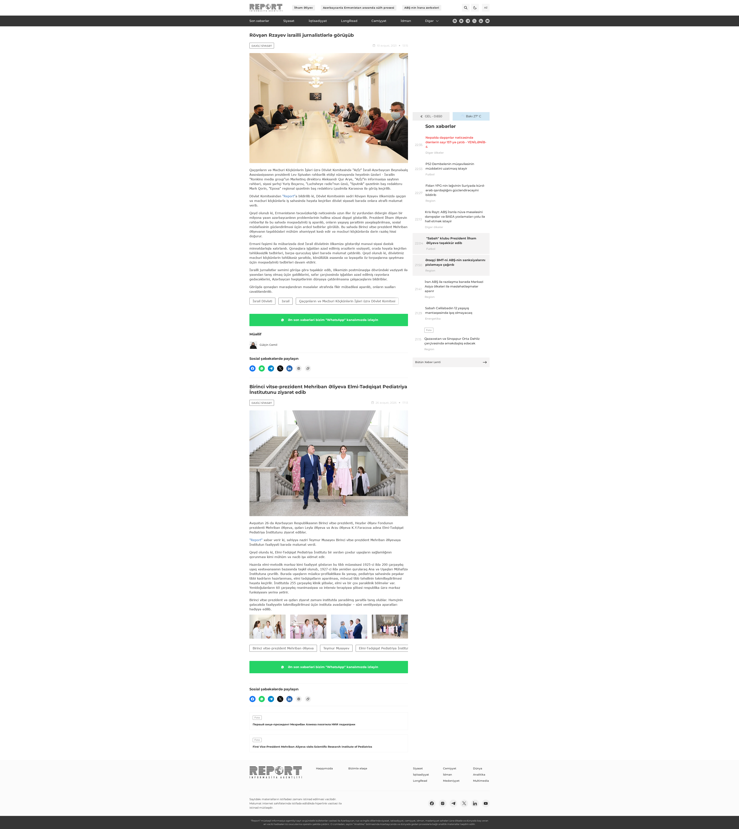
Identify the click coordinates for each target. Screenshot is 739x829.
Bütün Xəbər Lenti (428, 362)
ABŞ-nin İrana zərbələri (421, 7)
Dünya (477, 768)
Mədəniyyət (451, 780)
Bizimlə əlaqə (357, 768)
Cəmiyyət (449, 768)
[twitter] (474, 21)
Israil (285, 301)
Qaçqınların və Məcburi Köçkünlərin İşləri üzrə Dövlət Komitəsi (347, 301)
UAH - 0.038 (434, 116)
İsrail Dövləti (262, 301)
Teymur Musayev (336, 648)
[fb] (455, 21)
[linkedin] (481, 21)
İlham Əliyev (303, 7)
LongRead (420, 780)
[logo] (266, 8)
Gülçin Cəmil (268, 345)
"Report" (288, 196)
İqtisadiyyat (421, 774)
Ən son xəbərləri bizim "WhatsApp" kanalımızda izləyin (333, 320)
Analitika (479, 774)
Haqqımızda (324, 768)
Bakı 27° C (473, 116)
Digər (429, 21)
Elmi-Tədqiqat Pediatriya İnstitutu (385, 648)
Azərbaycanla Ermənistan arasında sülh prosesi (358, 7)
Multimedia (481, 780)
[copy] (308, 368)
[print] (299, 368)
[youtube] (487, 21)
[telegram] (468, 21)
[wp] (262, 368)
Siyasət (418, 768)
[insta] (461, 21)
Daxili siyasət (262, 45)
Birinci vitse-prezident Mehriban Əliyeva (283, 648)
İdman (447, 774)
